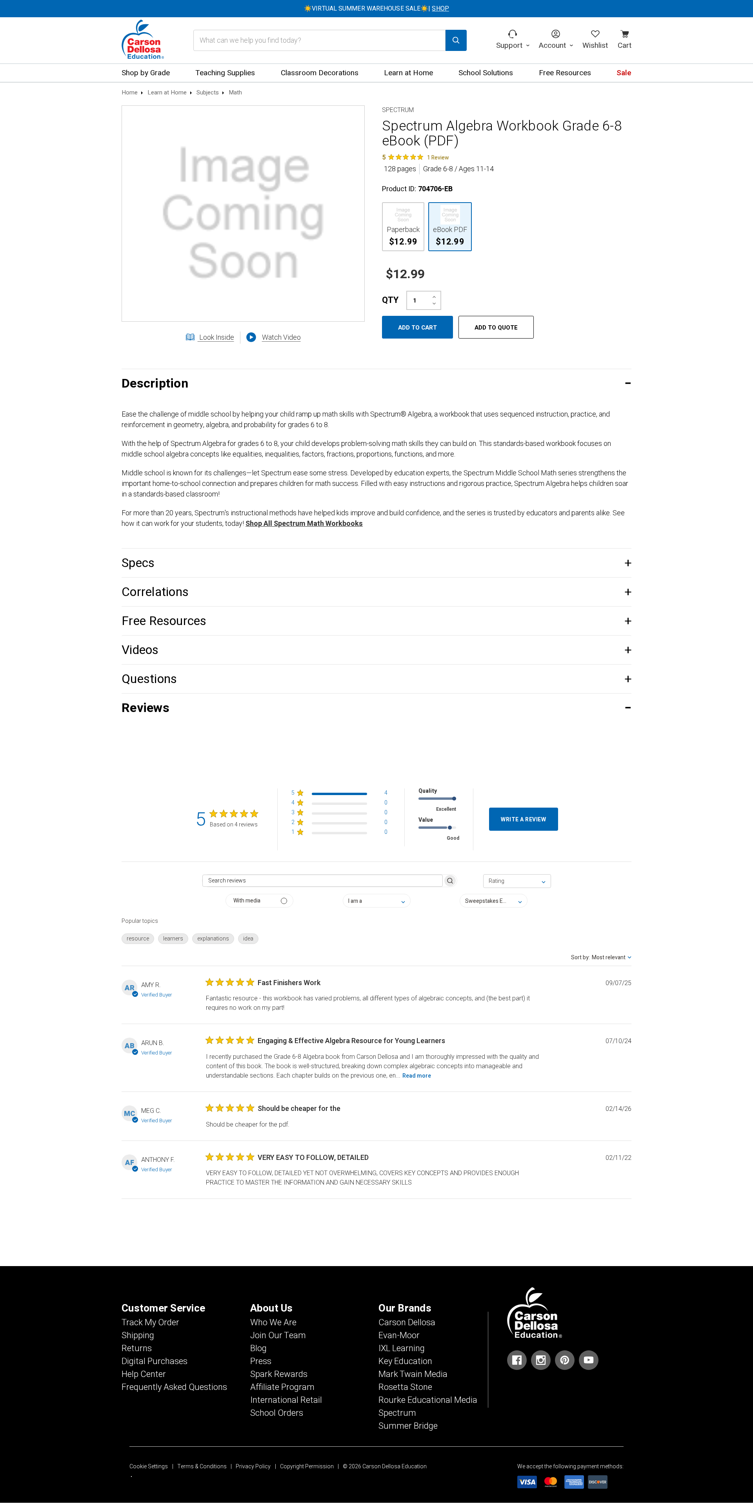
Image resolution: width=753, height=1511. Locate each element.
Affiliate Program (282, 1387)
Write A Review (523, 819)
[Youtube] (588, 1360)
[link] (415, 157)
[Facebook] (517, 1360)
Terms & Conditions (202, 1466)
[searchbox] (322, 881)
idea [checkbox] (248, 939)
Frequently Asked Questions (174, 1387)
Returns (137, 1348)
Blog (258, 1348)
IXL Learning (401, 1348)
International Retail (286, 1400)
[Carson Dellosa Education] (143, 40)
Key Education (405, 1361)
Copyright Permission (307, 1466)
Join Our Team (278, 1335)
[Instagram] (541, 1360)
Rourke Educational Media (427, 1400)
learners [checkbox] (173, 939)
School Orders (276, 1413)
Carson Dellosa (406, 1322)
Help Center (144, 1374)
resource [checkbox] (138, 939)
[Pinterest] (565, 1360)
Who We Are (273, 1322)
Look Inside (216, 337)
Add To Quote (496, 327)
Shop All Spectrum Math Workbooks (304, 523)
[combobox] (517, 881)
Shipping (138, 1335)
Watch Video (281, 337)
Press (260, 1361)
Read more (416, 1076)
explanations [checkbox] (213, 939)
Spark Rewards (278, 1374)
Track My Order (150, 1322)
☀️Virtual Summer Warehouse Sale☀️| (376, 8)
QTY (390, 300)
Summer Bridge (408, 1426)
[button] (376, 383)
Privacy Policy (253, 1466)
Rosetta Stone (405, 1387)
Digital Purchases (154, 1361)
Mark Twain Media (412, 1374)
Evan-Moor (399, 1335)
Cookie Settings (148, 1466)
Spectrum (397, 1413)
